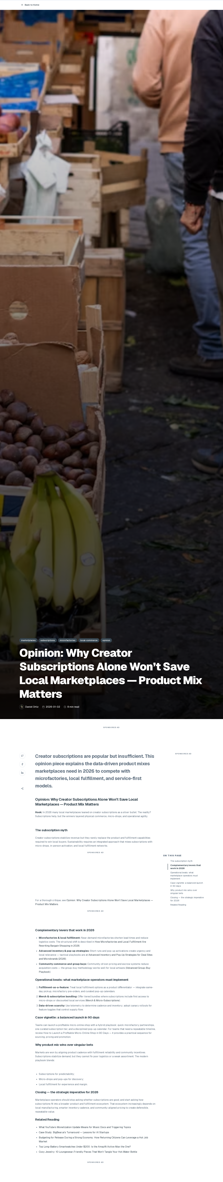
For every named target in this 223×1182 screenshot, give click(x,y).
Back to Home (32, 4)
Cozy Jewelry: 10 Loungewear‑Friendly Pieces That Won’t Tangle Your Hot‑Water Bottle (88, 1151)
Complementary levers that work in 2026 (185, 867)
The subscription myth (181, 861)
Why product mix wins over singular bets (183, 892)
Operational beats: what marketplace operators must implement (184, 875)
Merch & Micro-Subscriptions (102, 1000)
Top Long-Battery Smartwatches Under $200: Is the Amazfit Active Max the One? (85, 1146)
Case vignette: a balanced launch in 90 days (186, 884)
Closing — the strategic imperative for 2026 (187, 899)
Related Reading (178, 904)
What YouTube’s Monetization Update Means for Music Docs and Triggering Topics (85, 1127)
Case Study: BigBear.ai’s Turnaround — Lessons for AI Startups (74, 1132)
